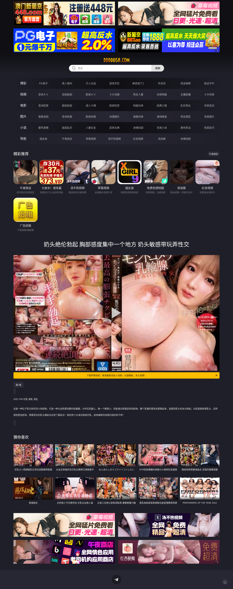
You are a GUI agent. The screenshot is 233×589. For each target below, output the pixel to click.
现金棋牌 (186, 83)
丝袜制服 (162, 94)
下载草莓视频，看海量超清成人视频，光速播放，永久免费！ (116, 375)
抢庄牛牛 (209, 83)
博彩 (23, 83)
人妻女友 (91, 127)
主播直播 (186, 94)
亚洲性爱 (43, 105)
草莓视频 (91, 138)
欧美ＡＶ (91, 94)
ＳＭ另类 (209, 94)
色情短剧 (186, 138)
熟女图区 (186, 116)
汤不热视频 (114, 138)
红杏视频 (138, 138)
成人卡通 (91, 105)
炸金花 (162, 83)
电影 (23, 105)
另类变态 (209, 105)
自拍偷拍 (67, 94)
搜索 (157, 68)
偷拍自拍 (67, 105)
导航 (23, 139)
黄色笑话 (186, 127)
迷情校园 (138, 127)
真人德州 (67, 83)
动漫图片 (114, 116)
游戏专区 (114, 83)
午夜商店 (67, 138)
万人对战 (91, 83)
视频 (23, 94)
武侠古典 (114, 127)
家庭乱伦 (67, 127)
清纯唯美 (162, 116)
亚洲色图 (67, 116)
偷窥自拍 (43, 116)
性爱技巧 (209, 127)
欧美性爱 (114, 105)
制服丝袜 (138, 105)
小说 (23, 127)
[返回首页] (225, 582)
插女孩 (43, 138)
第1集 (18, 384)
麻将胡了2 (138, 83)
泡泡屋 (162, 138)
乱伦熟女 (186, 105)
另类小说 (162, 127)
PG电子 (43, 83)
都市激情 (43, 127)
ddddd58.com (117, 60)
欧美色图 (91, 116)
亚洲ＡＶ (43, 94)
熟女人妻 (138, 94)
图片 (23, 116)
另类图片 (209, 116)
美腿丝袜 (138, 116)
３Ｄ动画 (114, 94)
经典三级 (162, 105)
